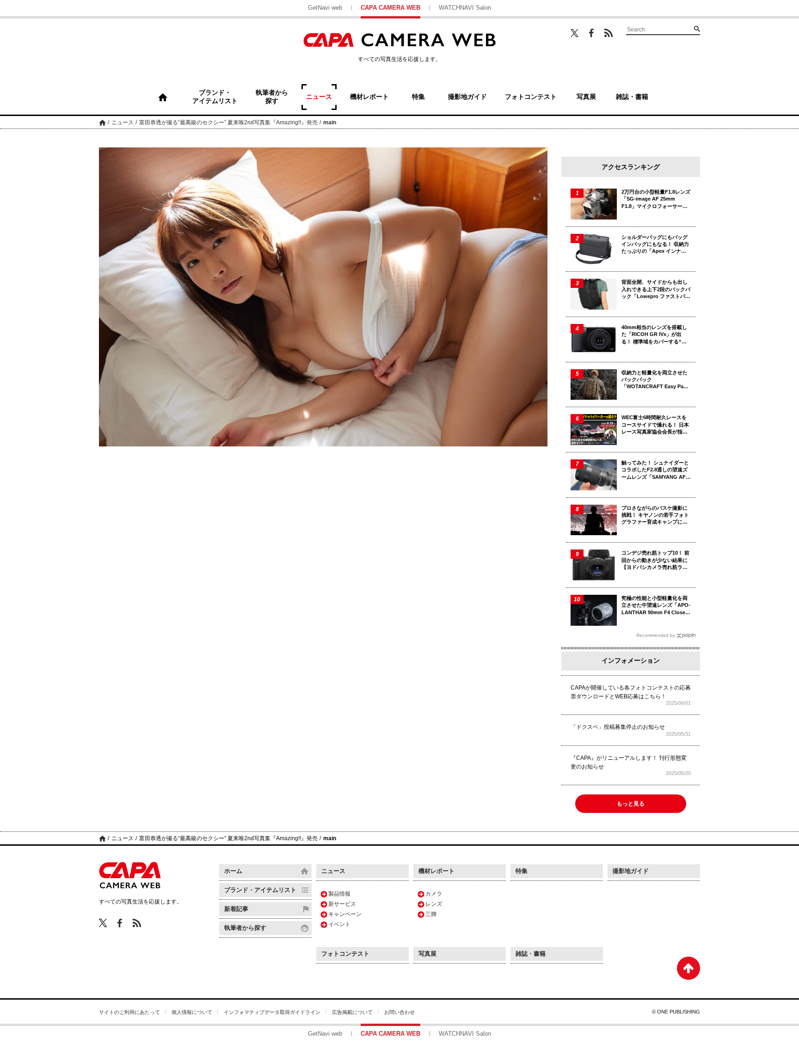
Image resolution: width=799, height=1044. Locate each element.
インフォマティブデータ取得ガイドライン (272, 1012)
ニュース (122, 122)
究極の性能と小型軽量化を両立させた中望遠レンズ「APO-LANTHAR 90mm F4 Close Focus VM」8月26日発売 (655, 605)
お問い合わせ (399, 1012)
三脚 (430, 914)
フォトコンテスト (345, 953)
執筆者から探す (245, 927)
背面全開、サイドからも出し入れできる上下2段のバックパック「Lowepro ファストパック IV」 (655, 289)
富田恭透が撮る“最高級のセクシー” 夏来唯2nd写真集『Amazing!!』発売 (228, 122)
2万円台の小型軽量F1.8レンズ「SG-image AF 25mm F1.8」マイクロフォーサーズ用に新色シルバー (655, 199)
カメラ (433, 894)
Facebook (591, 33)
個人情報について (192, 1012)
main (329, 122)
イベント (339, 924)
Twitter (574, 33)
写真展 (427, 953)
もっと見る (631, 803)
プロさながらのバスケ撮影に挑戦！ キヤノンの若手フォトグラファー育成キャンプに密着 (655, 515)
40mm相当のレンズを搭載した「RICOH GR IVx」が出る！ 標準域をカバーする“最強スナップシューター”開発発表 (655, 334)
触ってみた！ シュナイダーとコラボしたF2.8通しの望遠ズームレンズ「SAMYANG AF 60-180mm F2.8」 (655, 470)
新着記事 (236, 908)
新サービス (342, 904)
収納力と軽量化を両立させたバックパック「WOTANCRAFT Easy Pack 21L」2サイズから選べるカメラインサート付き (655, 380)
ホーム (102, 122)
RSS (608, 33)
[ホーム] (163, 97)
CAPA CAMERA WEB (390, 8)
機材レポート (436, 870)
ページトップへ (688, 968)
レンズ (433, 904)
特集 (522, 870)
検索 (697, 28)
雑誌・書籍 (531, 953)
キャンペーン (345, 914)
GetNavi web (325, 8)
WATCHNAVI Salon (465, 8)
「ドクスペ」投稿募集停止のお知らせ (618, 727)
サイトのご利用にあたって (129, 1012)
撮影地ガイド (631, 870)
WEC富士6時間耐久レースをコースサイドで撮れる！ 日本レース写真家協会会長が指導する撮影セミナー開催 (655, 425)
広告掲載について (352, 1012)
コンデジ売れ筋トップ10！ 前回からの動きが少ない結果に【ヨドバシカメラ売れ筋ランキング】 (655, 560)
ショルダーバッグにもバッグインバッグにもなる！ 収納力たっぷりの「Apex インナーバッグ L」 (655, 244)
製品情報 (339, 894)
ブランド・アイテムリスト (260, 889)
